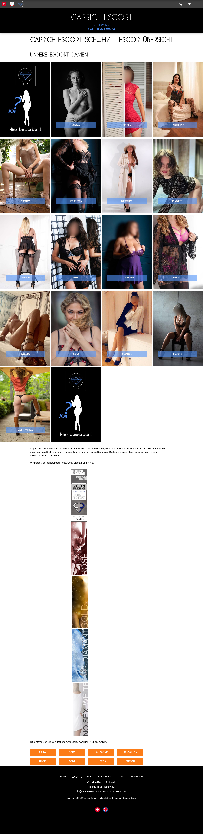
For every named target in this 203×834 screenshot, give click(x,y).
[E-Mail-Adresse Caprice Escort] (189, 4)
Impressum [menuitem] (136, 776)
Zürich (130, 761)
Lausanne (101, 752)
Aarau (43, 752)
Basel (43, 761)
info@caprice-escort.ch (88, 791)
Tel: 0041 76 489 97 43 (101, 787)
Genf (72, 761)
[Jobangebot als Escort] (25, 99)
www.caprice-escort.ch (115, 791)
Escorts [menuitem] (76, 776)
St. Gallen (130, 752)
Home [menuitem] (63, 776)
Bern (72, 752)
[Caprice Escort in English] (105, 810)
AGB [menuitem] (89, 776)
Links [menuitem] (121, 776)
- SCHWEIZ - (101, 25)
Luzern (101, 761)
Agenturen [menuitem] (104, 776)
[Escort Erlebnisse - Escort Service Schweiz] (79, 520)
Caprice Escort (101, 17)
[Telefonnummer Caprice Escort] (181, 4)
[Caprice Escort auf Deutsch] (98, 810)
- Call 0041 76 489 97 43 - (101, 29)
